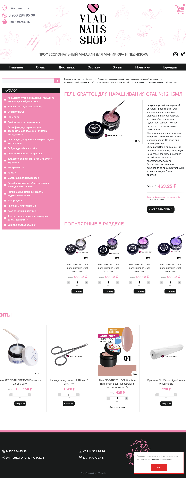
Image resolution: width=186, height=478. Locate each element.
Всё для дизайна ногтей (22, 148)
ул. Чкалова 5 (93, 458)
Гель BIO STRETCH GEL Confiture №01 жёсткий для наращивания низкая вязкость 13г (117, 383)
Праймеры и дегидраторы (23, 122)
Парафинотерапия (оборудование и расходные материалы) (29, 184)
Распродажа (15, 200)
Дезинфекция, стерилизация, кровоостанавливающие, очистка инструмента (27, 131)
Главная (16, 67)
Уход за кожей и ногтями (22, 211)
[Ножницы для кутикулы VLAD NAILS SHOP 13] (69, 350)
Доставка (67, 67)
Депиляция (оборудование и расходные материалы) (31, 141)
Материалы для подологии (23, 177)
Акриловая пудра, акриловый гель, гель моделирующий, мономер (31, 99)
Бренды (170, 67)
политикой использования (148, 459)
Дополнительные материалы (25, 153)
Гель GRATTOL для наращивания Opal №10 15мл (108, 268)
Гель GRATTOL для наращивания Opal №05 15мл (139, 268)
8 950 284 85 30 (16, 451)
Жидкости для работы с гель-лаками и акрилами (30, 160)
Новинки (142, 67)
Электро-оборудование (21, 224)
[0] (179, 9)
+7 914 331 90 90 (93, 451)
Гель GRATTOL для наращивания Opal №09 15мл (170, 268)
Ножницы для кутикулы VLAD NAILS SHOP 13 (68, 381)
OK (158, 467)
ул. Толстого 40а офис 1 (24, 458)
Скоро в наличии (160, 209)
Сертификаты (16, 111)
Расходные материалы (21, 205)
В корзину (77, 291)
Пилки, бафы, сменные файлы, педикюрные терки (26, 193)
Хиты (117, 67)
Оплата (93, 67)
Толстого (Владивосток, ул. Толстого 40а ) (164, 197)
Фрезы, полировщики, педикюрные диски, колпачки (28, 217)
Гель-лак (13, 117)
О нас (41, 67)
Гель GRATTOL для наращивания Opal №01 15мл (77, 268)
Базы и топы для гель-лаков (24, 106)
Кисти (11, 172)
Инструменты (16, 167)
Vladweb (101, 473)
